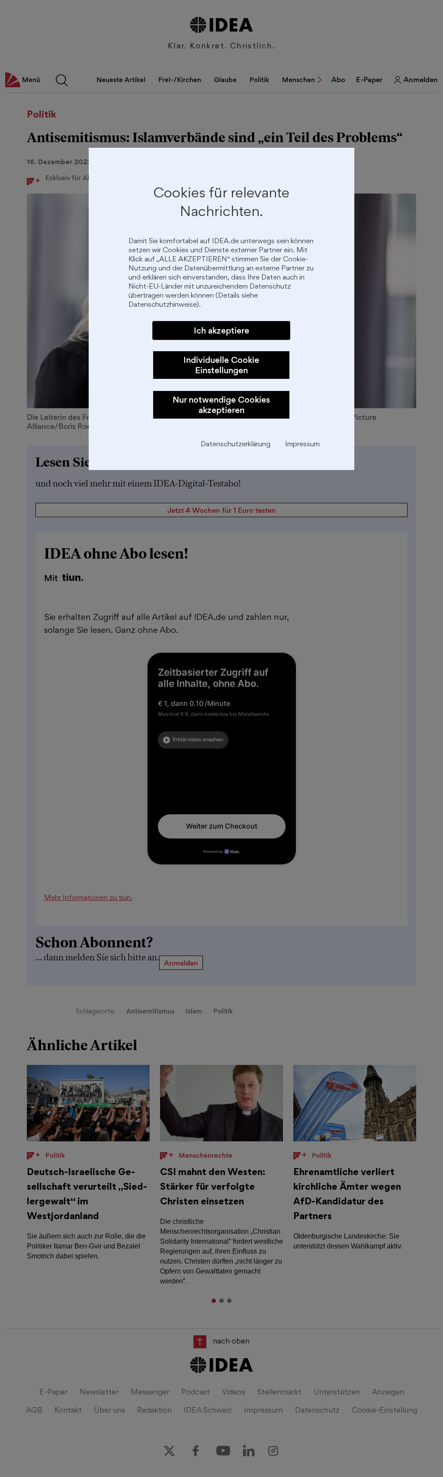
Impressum (302, 445)
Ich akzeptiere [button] (221, 330)
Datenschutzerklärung (235, 445)
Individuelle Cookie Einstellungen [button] (221, 365)
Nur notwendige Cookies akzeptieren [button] (221, 404)
